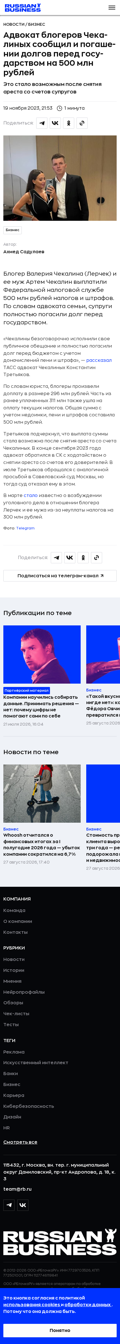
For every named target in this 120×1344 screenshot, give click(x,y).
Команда (14, 910)
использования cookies (32, 1305)
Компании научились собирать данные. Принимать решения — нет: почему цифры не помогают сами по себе (41, 706)
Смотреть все (20, 1142)
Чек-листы (16, 1014)
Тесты (11, 1024)
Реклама (14, 1052)
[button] (112, 7)
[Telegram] (9, 1205)
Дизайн (12, 1117)
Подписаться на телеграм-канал (58, 576)
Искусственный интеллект (35, 1063)
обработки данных (88, 1305)
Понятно (60, 1330)
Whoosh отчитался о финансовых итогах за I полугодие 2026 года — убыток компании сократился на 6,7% (41, 844)
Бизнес (36, 24)
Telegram (25, 528)
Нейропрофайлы (24, 992)
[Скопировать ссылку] (82, 123)
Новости (14, 24)
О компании (17, 921)
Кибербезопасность (28, 1106)
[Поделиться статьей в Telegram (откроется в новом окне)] (41, 123)
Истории (13, 970)
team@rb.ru (17, 1189)
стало (31, 495)
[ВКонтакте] (22, 1205)
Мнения (12, 981)
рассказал (99, 360)
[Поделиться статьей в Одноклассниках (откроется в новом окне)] (68, 123)
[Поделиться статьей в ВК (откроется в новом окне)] (55, 123)
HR (6, 1128)
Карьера (13, 1095)
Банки (10, 1073)
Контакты (15, 932)
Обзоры (13, 1003)
